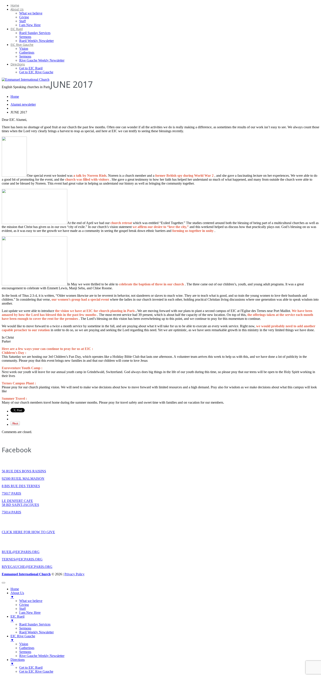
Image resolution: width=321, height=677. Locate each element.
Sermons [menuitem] (25, 628)
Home (14, 5)
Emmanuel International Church (26, 574)
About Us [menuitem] (17, 595)
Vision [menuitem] (23, 644)
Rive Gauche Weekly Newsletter (41, 60)
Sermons (25, 37)
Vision (23, 48)
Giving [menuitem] (24, 605)
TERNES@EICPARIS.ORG (22, 559)
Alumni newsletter (23, 104)
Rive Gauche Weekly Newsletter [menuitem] (41, 656)
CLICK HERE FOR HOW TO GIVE (28, 532)
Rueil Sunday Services (34, 33)
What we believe (30, 13)
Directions (17, 64)
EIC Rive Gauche (21, 45)
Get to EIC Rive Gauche (36, 72)
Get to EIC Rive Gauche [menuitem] (36, 671)
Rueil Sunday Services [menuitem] (34, 624)
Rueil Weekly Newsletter (36, 41)
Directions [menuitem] (17, 661)
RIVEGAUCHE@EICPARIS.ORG (27, 567)
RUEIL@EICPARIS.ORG (21, 552)
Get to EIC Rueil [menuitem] (31, 667)
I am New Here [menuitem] (30, 612)
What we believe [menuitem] (30, 601)
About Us (17, 9)
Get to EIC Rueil (31, 68)
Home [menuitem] (14, 589)
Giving (24, 17)
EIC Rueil (16, 29)
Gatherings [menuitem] (26, 648)
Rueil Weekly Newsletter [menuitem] (36, 632)
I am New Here (30, 25)
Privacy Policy (74, 574)
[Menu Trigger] (3, 582)
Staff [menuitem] (22, 608)
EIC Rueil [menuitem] (17, 618)
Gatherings (26, 52)
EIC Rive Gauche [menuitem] (22, 638)
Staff (22, 21)
